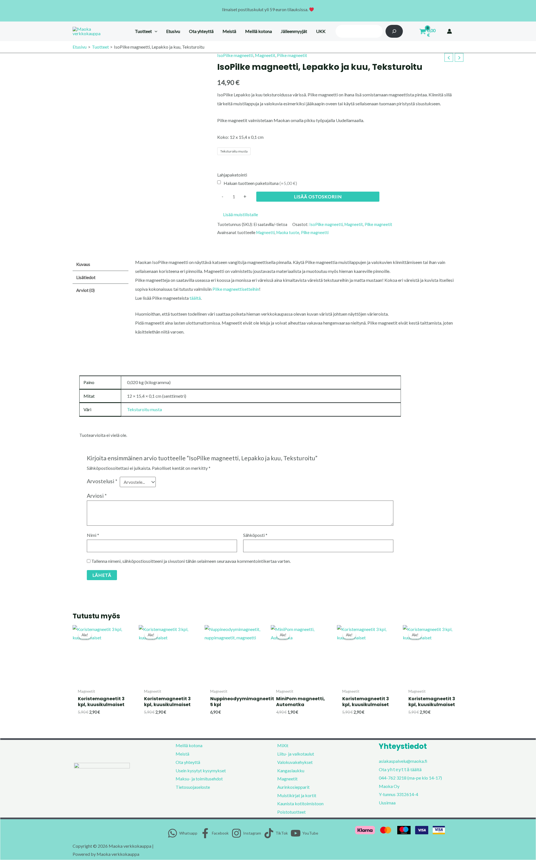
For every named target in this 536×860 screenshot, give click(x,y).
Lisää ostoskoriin (318, 196)
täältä (195, 298)
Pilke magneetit (292, 55)
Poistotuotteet (291, 811)
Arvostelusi (102, 481)
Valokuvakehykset (295, 762)
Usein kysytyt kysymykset (201, 770)
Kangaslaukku (290, 770)
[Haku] (394, 31)
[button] (154, 31)
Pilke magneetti (315, 232)
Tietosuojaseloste (193, 787)
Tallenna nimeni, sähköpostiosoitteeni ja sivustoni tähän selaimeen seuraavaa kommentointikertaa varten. (191, 561)
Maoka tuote (287, 232)
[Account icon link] (449, 31)
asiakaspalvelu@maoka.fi (403, 761)
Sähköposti (255, 535)
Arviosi (97, 495)
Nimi (93, 535)
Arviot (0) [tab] (85, 290)
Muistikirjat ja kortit (296, 795)
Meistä (182, 753)
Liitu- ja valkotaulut (295, 753)
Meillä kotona (189, 745)
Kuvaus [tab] (83, 264)
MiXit (282, 745)
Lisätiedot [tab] (85, 277)
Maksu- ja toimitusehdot (199, 778)
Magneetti (265, 232)
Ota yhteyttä (188, 762)
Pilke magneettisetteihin (235, 289)
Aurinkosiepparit (293, 787)
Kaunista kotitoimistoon (300, 803)
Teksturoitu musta (144, 409)
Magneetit (265, 55)
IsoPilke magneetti (235, 55)
